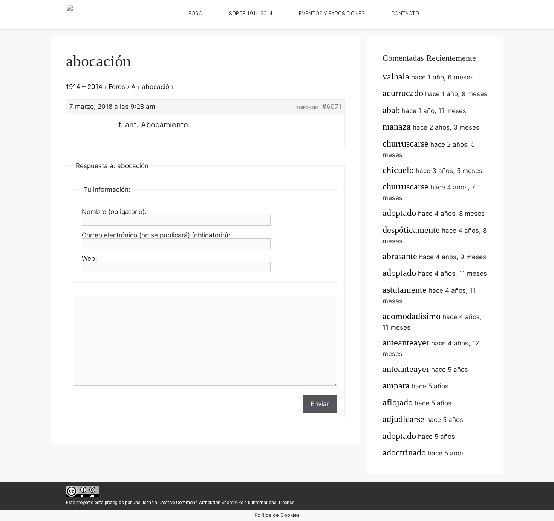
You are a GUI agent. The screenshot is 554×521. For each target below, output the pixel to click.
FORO (195, 14)
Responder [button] (307, 107)
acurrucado (403, 93)
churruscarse (406, 143)
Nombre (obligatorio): (114, 211)
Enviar (320, 404)
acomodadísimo (412, 316)
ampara (396, 385)
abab (391, 110)
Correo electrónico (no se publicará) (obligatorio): (156, 235)
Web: (89, 258)
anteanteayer (406, 342)
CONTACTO (405, 14)
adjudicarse (403, 419)
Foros (117, 86)
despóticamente (411, 230)
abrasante (400, 256)
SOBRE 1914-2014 (250, 14)
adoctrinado (404, 452)
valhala (396, 76)
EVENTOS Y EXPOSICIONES (332, 14)
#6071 (331, 106)
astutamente (405, 290)
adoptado (399, 213)
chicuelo (398, 170)
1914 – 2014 (84, 86)
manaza (397, 126)
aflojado (398, 402)
